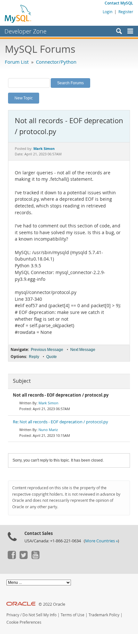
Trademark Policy (104, 614)
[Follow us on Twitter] (23, 557)
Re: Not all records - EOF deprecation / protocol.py (60, 422)
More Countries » (101, 541)
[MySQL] (18, 13)
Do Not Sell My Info (39, 614)
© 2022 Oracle (52, 604)
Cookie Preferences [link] (23, 622)
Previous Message (47, 349)
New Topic (23, 97)
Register (125, 11)
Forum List (17, 62)
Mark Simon (48, 402)
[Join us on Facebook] (11, 557)
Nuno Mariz (48, 429)
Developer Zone (25, 31)
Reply (34, 356)
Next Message (82, 349)
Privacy (12, 614)
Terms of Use (72, 614)
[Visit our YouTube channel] (35, 557)
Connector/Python (56, 62)
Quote (51, 356)
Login (107, 11)
